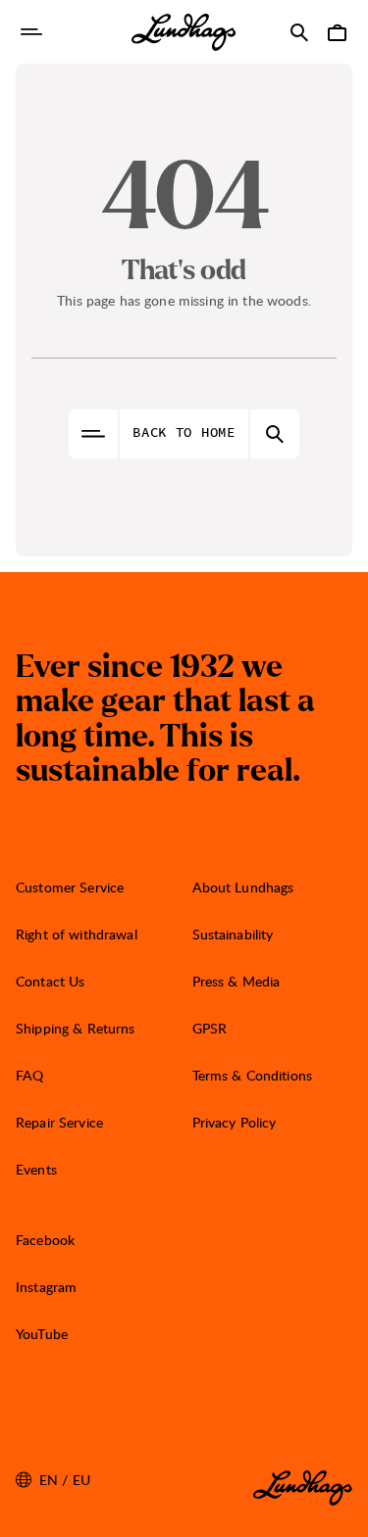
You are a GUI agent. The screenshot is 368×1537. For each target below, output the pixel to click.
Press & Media (236, 981)
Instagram (46, 1286)
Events (36, 1169)
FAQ (29, 1075)
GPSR (210, 1028)
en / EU (53, 1480)
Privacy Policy (234, 1122)
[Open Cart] (336, 32)
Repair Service (59, 1122)
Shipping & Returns (75, 1028)
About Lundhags (243, 887)
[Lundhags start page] (183, 32)
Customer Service (70, 887)
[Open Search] (299, 32)
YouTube (42, 1333)
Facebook (45, 1239)
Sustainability (233, 934)
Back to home (183, 433)
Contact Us (50, 981)
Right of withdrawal (76, 934)
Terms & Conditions (252, 1075)
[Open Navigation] (31, 32)
